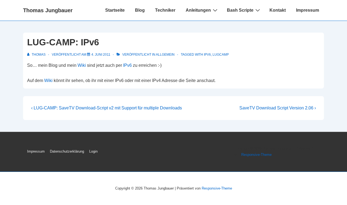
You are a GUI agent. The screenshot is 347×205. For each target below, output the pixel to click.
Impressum (307, 10)
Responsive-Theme (256, 155)
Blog (140, 10)
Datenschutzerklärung (67, 151)
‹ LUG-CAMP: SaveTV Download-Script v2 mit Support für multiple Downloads (106, 108)
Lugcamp (221, 54)
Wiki (82, 65)
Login (93, 151)
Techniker (165, 10)
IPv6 (207, 54)
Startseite (115, 10)
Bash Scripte (240, 10)
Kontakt (277, 10)
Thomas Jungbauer (48, 10)
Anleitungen (198, 10)
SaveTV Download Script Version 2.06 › (277, 108)
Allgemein (165, 54)
